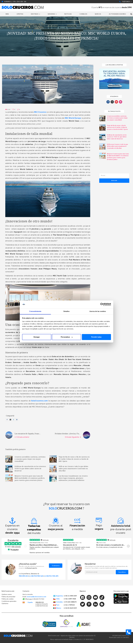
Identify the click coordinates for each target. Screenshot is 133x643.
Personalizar (65, 337)
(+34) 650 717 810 (38, 599)
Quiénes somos (7, 594)
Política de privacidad (8, 596)
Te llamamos (56, 565)
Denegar (37, 337)
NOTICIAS (68, 14)
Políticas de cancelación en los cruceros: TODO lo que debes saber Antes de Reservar (30, 468)
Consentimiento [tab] (35, 311)
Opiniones (5, 603)
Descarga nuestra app (121, 591)
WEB (7, 14)
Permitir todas (96, 337)
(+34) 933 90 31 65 (42, 606)
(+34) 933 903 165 (36, 576)
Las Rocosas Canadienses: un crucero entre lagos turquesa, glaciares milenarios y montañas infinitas (73, 478)
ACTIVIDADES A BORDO (117, 14)
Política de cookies (8, 599)
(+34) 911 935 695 (51, 576)
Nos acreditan (66, 615)
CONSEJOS (83, 14)
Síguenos (83, 591)
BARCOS (98, 14)
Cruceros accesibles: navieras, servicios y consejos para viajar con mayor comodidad (30, 459)
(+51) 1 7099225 (69, 605)
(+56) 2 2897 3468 (70, 599)
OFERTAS (20, 14)
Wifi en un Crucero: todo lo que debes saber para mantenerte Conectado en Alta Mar (73, 468)
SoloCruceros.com (8, 591)
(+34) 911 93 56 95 (42, 604)
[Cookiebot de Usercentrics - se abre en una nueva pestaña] (102, 304)
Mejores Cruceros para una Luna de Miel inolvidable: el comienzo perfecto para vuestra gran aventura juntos (30, 478)
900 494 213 (23, 576)
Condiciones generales (9, 601)
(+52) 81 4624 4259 (70, 608)
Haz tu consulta (28, 594)
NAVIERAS (51, 14)
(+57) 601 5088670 (70, 602)
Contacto (26, 591)
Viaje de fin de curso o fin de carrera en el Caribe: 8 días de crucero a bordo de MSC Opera (74, 459)
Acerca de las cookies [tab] (97, 311)
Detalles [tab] (66, 311)
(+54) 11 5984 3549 (70, 596)
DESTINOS (34, 14)
